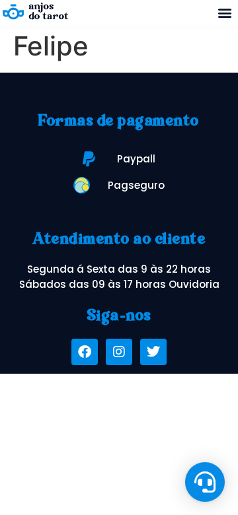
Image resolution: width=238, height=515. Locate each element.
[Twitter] (153, 352)
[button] (224, 13)
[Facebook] (84, 352)
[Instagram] (119, 352)
